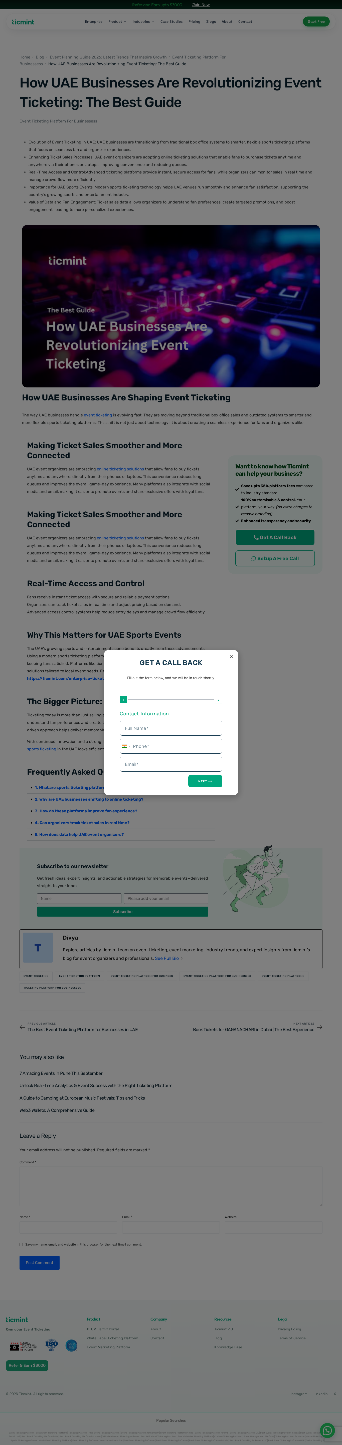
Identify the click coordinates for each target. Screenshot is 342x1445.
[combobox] (125, 746)
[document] (171, 722)
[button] (231, 657)
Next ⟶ (205, 781)
